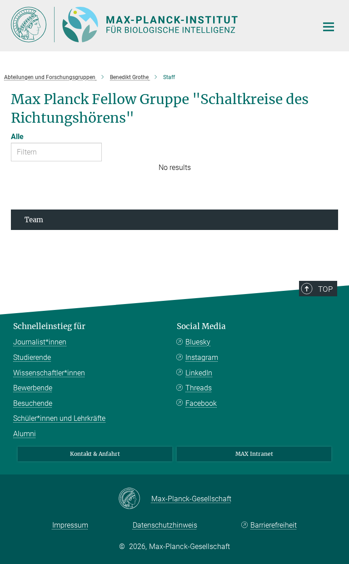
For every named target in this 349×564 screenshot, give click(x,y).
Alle (17, 136)
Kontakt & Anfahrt (95, 453)
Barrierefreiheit (273, 525)
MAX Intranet (254, 453)
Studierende (32, 357)
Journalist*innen (39, 342)
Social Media (201, 326)
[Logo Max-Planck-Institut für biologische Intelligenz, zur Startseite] (158, 24)
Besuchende (32, 403)
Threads (198, 388)
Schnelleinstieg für (49, 326)
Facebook (201, 403)
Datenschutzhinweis (165, 525)
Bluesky (197, 342)
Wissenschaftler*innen (49, 373)
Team (34, 219)
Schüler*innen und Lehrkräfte (59, 418)
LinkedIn (198, 373)
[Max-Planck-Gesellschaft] (134, 499)
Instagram (201, 357)
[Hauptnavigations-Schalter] (328, 27)
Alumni (24, 433)
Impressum (70, 525)
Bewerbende (32, 388)
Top (325, 289)
